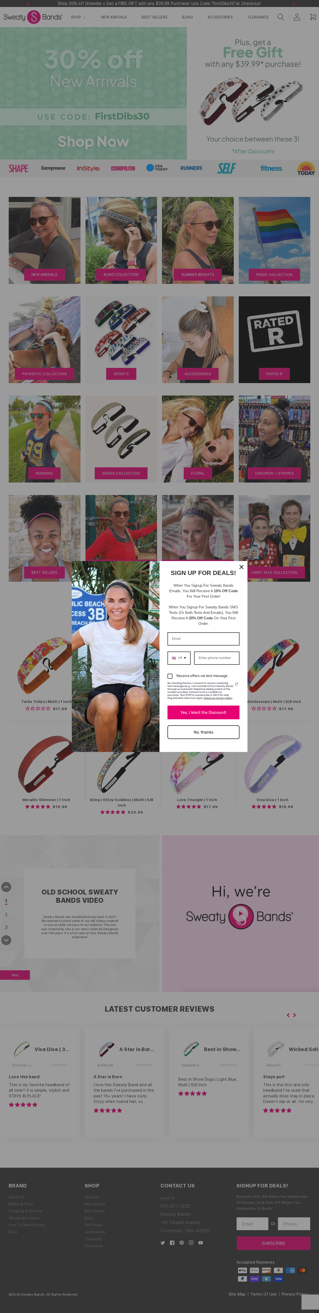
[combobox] (179, 658)
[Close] (241, 567)
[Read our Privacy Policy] (236, 684)
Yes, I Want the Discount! (203, 712)
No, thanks (203, 732)
